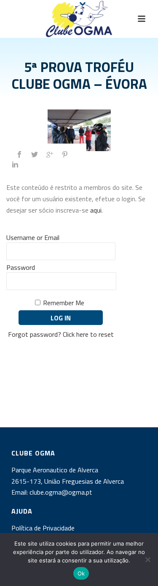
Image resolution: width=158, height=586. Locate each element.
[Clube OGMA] (79, 19)
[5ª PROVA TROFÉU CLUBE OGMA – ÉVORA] (79, 130)
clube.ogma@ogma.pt (61, 492)
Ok (81, 573)
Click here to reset (88, 334)
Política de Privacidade (43, 528)
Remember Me (63, 303)
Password (20, 267)
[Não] (147, 559)
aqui (96, 210)
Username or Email (32, 237)
